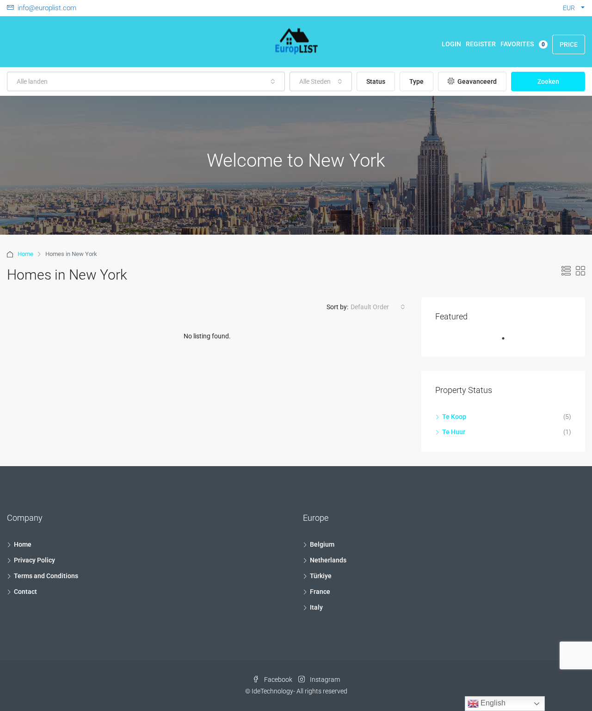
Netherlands (328, 560)
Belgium (322, 544)
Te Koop (454, 416)
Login (451, 44)
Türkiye (321, 576)
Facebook (278, 679)
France (320, 591)
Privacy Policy (34, 560)
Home (25, 253)
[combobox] (146, 81)
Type (416, 81)
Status (375, 81)
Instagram (324, 679)
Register (481, 44)
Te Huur (453, 432)
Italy (316, 607)
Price (569, 44)
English (492, 703)
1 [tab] (507, 342)
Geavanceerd (476, 81)
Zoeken (548, 81)
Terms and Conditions (46, 576)
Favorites (522, 44)
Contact (25, 591)
